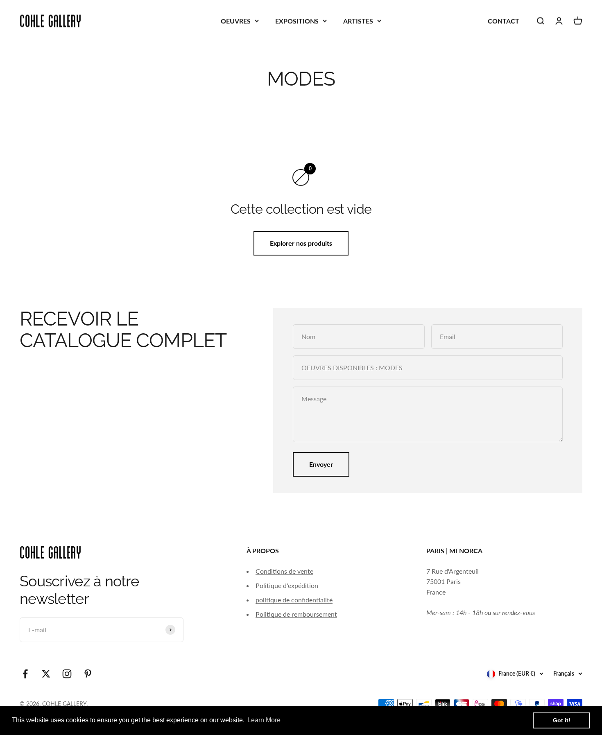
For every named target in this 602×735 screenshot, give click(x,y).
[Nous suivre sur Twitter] (46, 673)
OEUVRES (236, 21)
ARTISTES (358, 21)
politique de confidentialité (294, 600)
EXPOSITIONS (297, 21)
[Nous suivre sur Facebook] (25, 673)
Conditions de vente (284, 571)
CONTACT (503, 21)
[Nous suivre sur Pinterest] (87, 673)
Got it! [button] (561, 720)
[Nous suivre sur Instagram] (66, 673)
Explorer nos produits (301, 243)
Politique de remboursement (296, 614)
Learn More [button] (264, 720)
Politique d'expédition (287, 585)
